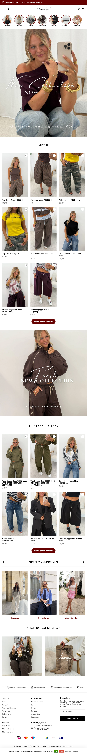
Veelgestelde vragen (9, 708)
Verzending (6, 711)
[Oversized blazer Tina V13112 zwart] (43, 514)
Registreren (6, 726)
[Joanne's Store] (44, 9)
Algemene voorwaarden (52, 746)
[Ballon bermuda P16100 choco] (43, 175)
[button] (3, 562)
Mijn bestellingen (8, 729)
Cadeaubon (35, 717)
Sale (32, 705)
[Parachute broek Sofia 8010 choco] (43, 229)
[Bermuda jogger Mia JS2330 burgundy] (43, 285)
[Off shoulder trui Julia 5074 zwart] (72, 229)
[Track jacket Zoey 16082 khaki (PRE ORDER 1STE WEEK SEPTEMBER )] (15, 456)
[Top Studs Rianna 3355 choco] (15, 175)
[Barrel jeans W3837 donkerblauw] (15, 514)
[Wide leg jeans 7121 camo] (72, 175)
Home (4, 702)
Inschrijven (72, 718)
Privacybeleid (68, 746)
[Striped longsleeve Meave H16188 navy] (72, 456)
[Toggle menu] (4, 9)
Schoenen (35, 711)
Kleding (33, 708)
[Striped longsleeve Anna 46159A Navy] (15, 285)
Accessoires (35, 714)
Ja (56, 751)
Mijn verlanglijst (7, 732)
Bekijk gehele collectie (43, 321)
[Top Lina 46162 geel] (15, 229)
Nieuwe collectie (37, 702)
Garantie (5, 717)
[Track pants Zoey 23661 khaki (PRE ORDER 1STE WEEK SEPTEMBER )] (43, 456)
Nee (61, 751)
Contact (5, 705)
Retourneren (6, 714)
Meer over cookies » (71, 751)
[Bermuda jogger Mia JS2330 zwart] (72, 514)
